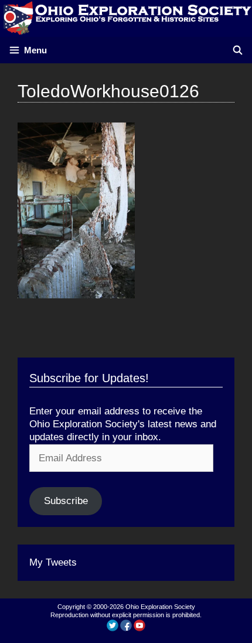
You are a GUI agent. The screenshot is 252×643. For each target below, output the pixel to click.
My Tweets (53, 562)
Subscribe (66, 500)
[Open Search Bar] (237, 50)
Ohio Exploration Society (160, 606)
